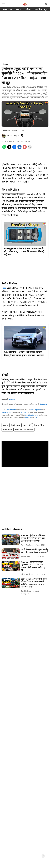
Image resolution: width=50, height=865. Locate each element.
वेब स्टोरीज (38, 9)
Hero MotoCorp (7, 429)
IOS (35, 417)
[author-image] (4, 136)
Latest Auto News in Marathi (24, 429)
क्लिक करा (43, 404)
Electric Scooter (15, 425)
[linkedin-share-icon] (19, 148)
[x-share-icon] (9, 148)
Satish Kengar (13, 135)
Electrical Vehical (38, 425)
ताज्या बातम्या (7, 9)
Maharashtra (6, 412)
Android (28, 417)
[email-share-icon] (25, 148)
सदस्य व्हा (12, 399)
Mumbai (24, 412)
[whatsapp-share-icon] (4, 148)
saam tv (5, 425)
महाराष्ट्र (18, 9)
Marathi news (11, 409)
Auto (24, 425)
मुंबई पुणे (28, 9)
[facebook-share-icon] (14, 148)
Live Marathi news (31, 415)
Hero (4, 288)
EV (30, 425)
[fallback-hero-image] (11, 539)
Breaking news (35, 409)
